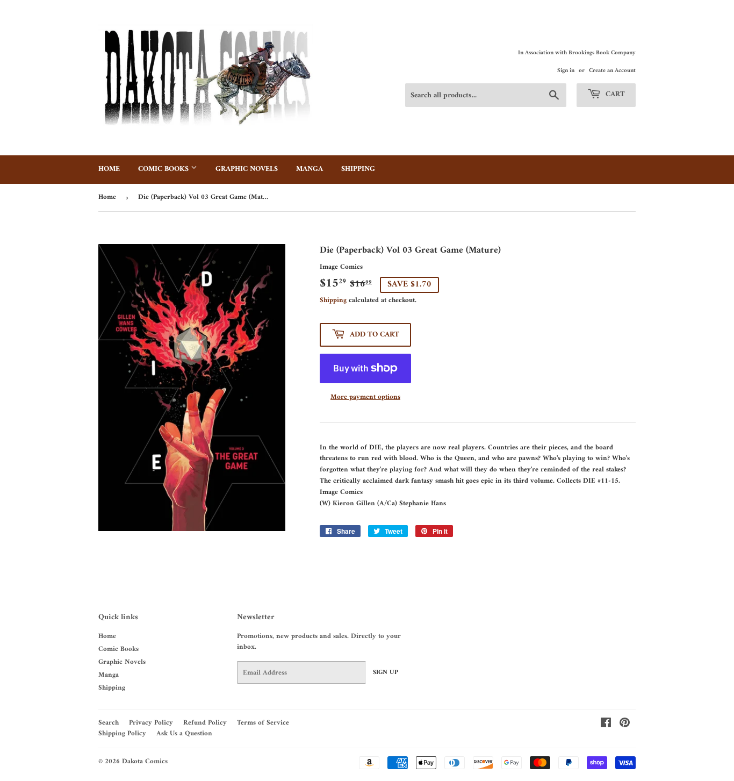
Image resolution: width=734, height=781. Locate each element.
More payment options (365, 397)
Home (109, 169)
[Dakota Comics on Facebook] (605, 725)
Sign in (565, 71)
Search (108, 722)
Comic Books (164, 169)
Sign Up (385, 672)
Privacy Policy (151, 722)
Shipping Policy (122, 733)
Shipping (358, 169)
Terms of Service (263, 722)
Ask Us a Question (184, 733)
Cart (614, 94)
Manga (309, 169)
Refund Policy (205, 722)
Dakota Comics (145, 761)
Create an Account (612, 71)
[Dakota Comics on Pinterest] (624, 725)
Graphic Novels (246, 169)
